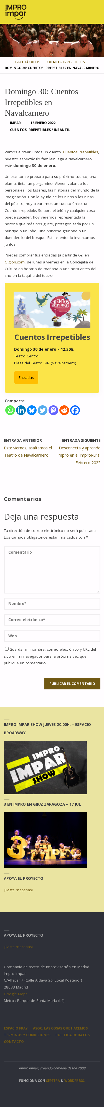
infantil (62, 129)
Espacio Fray (16, 1028)
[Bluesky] (32, 410)
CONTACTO (14, 1041)
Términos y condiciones (27, 1035)
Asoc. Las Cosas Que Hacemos (60, 1028)
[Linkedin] (21, 410)
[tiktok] (68, 1053)
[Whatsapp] (10, 410)
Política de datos (72, 1035)
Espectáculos (27, 62)
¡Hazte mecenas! (18, 889)
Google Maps (15, 993)
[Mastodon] (53, 410)
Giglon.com (15, 262)
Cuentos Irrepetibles (66, 62)
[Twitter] (42, 410)
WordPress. (74, 1081)
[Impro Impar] (15, 11)
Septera (52, 1081)
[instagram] (35, 1053)
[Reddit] (64, 410)
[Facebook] (75, 410)
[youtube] (57, 1053)
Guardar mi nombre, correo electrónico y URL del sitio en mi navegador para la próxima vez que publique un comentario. (50, 656)
